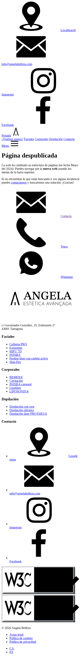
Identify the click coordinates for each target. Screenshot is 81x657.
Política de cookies (21, 638)
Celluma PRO (18, 344)
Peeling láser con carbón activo (28, 358)
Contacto (69, 139)
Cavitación (16, 380)
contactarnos (19, 182)
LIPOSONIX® (19, 391)
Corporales (41, 139)
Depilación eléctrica (21, 410)
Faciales (29, 139)
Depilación (56, 139)
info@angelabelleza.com (24, 493)
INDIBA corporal (20, 384)
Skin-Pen (15, 362)
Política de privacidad (22, 641)
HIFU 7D (15, 351)
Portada (6, 135)
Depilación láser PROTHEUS (28, 413)
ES (11, 652)
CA (11, 648)
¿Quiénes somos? (12, 139)
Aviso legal (16, 634)
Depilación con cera (21, 406)
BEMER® (16, 377)
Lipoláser (15, 388)
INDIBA (15, 355)
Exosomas (15, 347)
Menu (6, 145)
